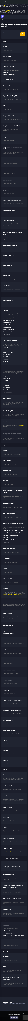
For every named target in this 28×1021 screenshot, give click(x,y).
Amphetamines (7, 56)
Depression (6, 631)
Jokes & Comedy (7, 807)
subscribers (21, 314)
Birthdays (6, 957)
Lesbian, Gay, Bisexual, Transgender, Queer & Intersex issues (13, 886)
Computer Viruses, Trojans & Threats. (13, 530)
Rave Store (6, 422)
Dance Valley (6, 378)
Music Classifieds (7, 933)
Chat (4, 775)
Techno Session (7, 392)
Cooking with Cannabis (9, 74)
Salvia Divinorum (7, 265)
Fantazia (5, 383)
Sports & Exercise (8, 720)
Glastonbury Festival (8, 329)
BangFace (5, 376)
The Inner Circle (7, 848)
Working (5, 760)
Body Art (5, 481)
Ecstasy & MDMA (7, 160)
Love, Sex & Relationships (10, 859)
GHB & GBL (6, 170)
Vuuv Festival (6, 334)
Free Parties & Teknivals (10, 341)
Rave (4, 295)
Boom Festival (7, 322)
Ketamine (5, 190)
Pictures (5, 942)
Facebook (21, 317)
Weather (5, 750)
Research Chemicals (8, 255)
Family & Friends (7, 786)
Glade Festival (7, 327)
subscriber (5, 606)
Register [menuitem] (7, 1)
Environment (6, 559)
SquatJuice (6, 359)
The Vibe (5, 770)
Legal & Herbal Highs (9, 210)
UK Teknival (6, 361)
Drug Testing (6, 137)
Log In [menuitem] (2, 1)
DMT (4, 106)
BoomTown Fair (7, 325)
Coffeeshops (6, 72)
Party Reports (7, 399)
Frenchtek (5, 350)
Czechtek (5, 347)
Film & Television (7, 579)
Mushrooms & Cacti (8, 220)
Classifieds (6, 925)
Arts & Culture (7, 461)
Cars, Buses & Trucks (9, 514)
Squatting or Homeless (9, 730)
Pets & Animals (7, 680)
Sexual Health (7, 910)
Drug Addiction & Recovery (10, 116)
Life (4, 445)
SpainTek (5, 357)
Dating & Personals (8, 874)
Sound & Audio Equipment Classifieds (13, 935)
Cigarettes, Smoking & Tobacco (12, 96)
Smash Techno (7, 390)
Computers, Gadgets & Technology (13, 524)
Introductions (7, 796)
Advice (5, 451)
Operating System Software (11, 535)
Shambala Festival (8, 332)
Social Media (6, 537)
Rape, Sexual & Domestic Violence (12, 898)
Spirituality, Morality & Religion (12, 710)
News (4, 967)
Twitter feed (8, 318)
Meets (5, 827)
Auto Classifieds (7, 931)
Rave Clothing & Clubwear (10, 411)
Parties (5, 368)
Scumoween (6, 354)
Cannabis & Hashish (8, 66)
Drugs (4, 41)
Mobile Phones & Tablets (10, 650)
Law (4, 640)
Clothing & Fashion (8, 504)
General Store (7, 601)
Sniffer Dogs (6, 275)
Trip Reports (6, 285)
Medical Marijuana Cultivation (11, 77)
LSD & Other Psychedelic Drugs (12, 200)
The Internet (6, 542)
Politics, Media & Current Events (12, 700)
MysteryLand (6, 387)
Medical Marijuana (8, 79)
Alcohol (5, 46)
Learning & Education (9, 670)
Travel (5, 740)
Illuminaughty (7, 385)
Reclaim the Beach (8, 352)
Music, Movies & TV (8, 838)
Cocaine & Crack (7, 86)
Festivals (5, 310)
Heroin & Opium (7, 180)
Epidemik (5, 380)
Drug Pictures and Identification (12, 126)
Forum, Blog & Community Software (13, 533)
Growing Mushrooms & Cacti (10, 226)
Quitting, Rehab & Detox (10, 245)
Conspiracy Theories (9, 549)
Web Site (5, 951)
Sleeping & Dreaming (8, 633)
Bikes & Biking (7, 471)
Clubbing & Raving (8, 300)
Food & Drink (6, 589)
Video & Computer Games (10, 540)
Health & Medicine (8, 625)
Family (5, 569)
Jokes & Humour (7, 613)
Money (5, 660)
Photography (6, 690)
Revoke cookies (14, 1017)
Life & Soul (6, 817)
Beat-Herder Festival (8, 320)
